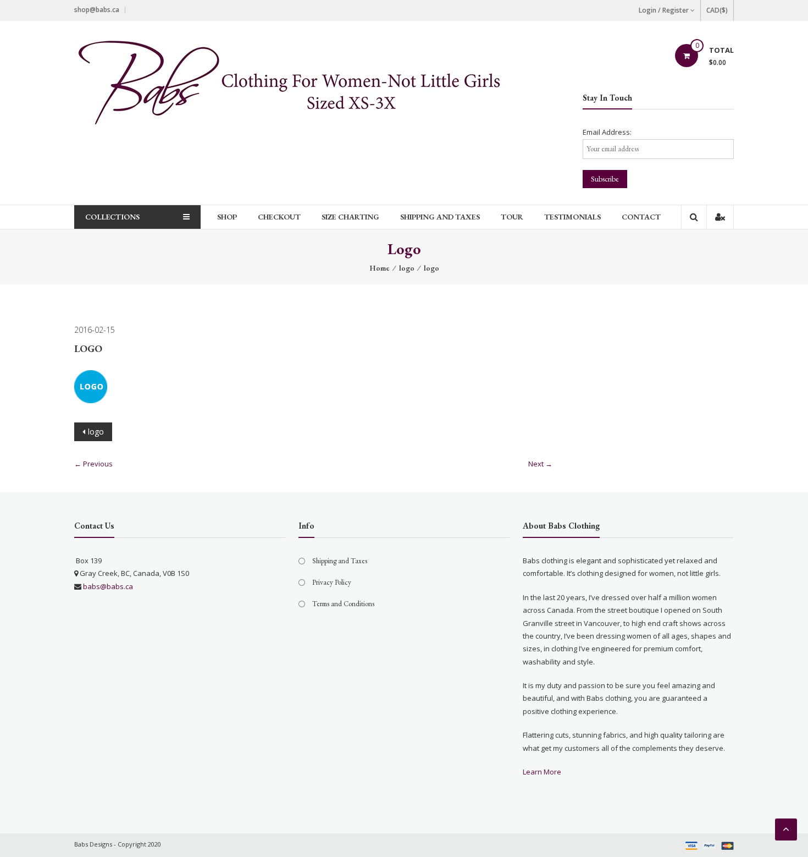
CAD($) (717, 10)
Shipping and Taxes (440, 217)
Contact (641, 217)
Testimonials (572, 217)
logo (406, 268)
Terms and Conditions (343, 603)
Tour (512, 217)
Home (379, 268)
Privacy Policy (331, 582)
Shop (227, 217)
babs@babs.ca (108, 586)
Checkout (279, 217)
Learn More (542, 772)
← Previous (93, 464)
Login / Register (664, 10)
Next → (540, 464)
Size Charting (350, 217)
